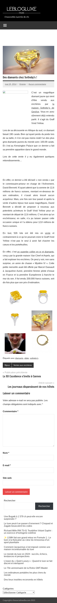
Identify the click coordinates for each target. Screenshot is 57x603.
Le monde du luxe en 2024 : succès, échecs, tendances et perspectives (25, 555)
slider (26, 358)
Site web (7, 478)
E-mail (7, 465)
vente (47, 233)
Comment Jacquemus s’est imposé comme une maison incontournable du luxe (27, 548)
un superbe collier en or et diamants (35, 252)
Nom (6, 453)
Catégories (8, 589)
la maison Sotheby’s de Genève (42, 108)
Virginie (22, 84)
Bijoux (7, 365)
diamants (19, 358)
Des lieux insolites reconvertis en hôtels (23, 579)
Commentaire (10, 411)
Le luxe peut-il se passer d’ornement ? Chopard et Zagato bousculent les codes (28, 524)
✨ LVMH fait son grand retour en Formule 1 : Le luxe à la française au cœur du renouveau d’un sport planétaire (27, 540)
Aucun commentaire (37, 84)
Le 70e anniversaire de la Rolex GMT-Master (26, 568)
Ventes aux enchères (22, 365)
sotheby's (34, 358)
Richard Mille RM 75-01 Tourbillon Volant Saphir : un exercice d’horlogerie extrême (28, 531)
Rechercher (9, 500)
